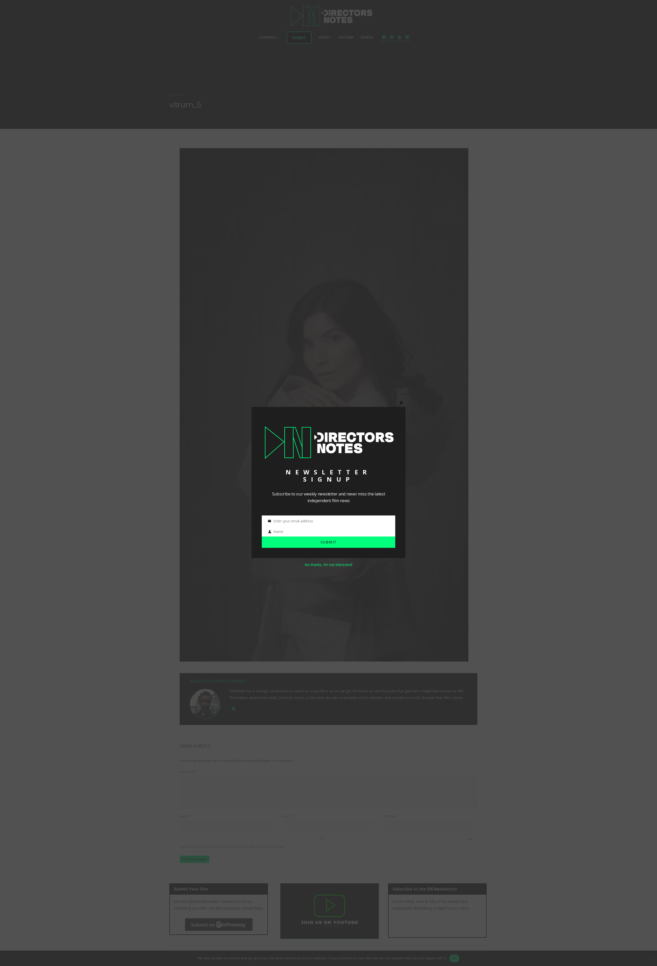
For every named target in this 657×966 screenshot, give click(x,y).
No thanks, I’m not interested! (328, 564)
